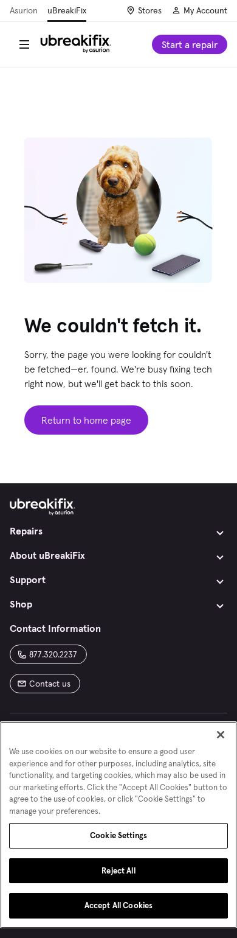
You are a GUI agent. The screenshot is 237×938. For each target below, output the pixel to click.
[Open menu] (24, 44)
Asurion (24, 10)
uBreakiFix (66, 10)
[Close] (220, 734)
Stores (150, 10)
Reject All (118, 871)
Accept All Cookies (118, 905)
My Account (205, 10)
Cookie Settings (118, 835)
